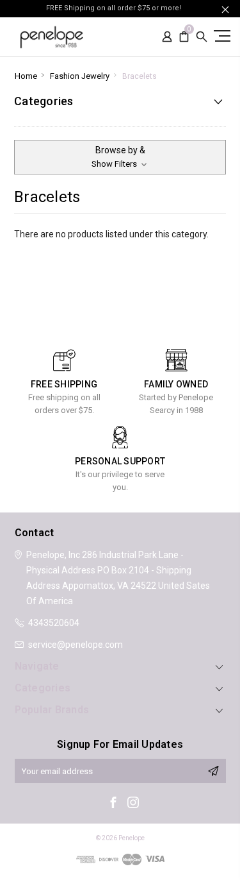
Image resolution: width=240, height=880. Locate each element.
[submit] (213, 771)
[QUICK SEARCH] (201, 37)
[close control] (225, 9)
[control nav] (220, 35)
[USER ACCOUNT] (167, 37)
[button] (120, 157)
